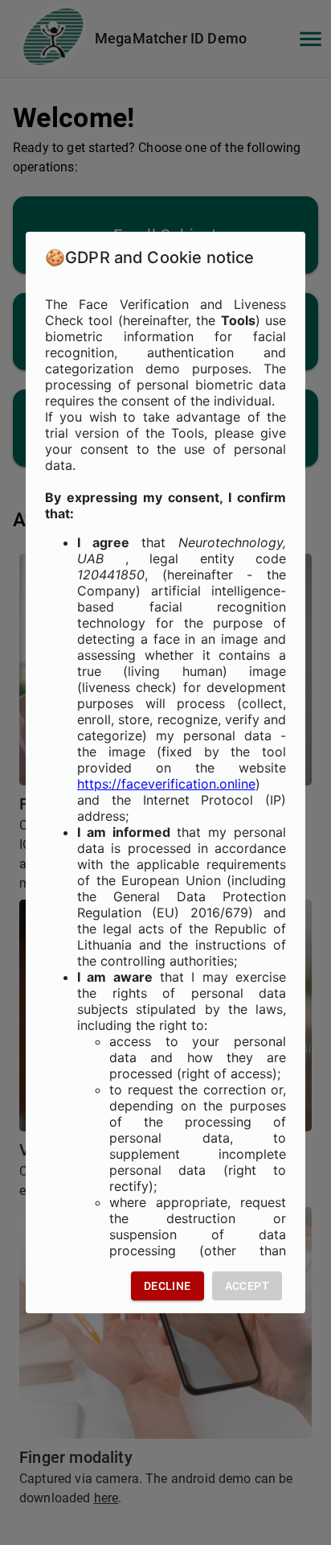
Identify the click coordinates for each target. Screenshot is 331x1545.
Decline (167, 1285)
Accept (247, 1285)
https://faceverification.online (166, 784)
